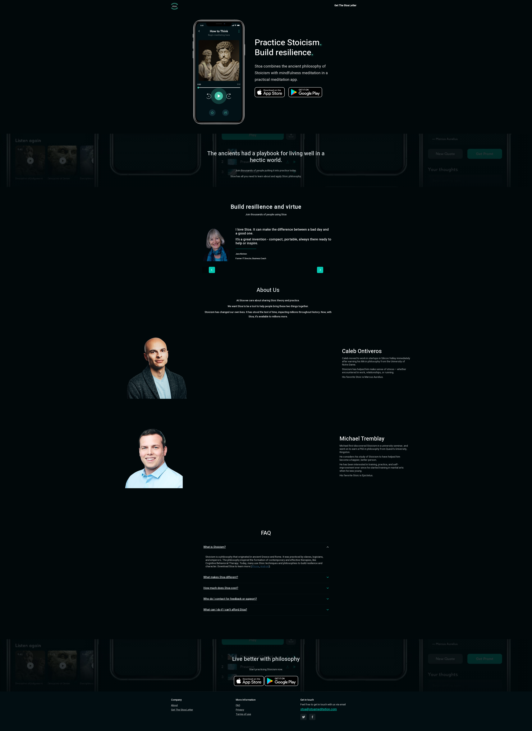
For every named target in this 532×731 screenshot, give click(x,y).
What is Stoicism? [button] (214, 547)
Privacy (240, 710)
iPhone (255, 566)
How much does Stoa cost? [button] (220, 588)
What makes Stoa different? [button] (220, 577)
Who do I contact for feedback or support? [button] (230, 599)
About (174, 705)
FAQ (238, 705)
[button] (212, 270)
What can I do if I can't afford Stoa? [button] (225, 610)
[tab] (265, 548)
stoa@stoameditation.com (318, 709)
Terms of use (243, 714)
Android (264, 566)
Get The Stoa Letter (345, 5)
